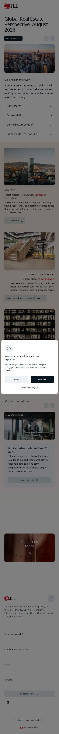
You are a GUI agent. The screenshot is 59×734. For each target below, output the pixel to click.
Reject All (17, 379)
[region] (29, 367)
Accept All (42, 379)
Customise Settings (29, 387)
